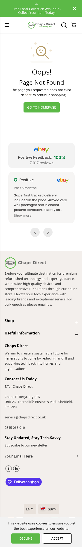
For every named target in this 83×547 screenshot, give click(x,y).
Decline (26, 538)
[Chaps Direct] (41, 25)
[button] (7, 25)
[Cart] (73, 25)
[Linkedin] (16, 468)
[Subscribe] (76, 456)
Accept (57, 538)
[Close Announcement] (74, 8)
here (28, 95)
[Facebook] (8, 468)
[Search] (64, 25)
